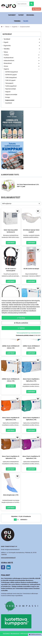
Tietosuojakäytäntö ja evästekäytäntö (28, 333)
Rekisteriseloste (15, 633)
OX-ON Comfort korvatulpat (31, 268)
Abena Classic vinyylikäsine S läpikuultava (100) (31, 418)
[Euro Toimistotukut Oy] (8, 6)
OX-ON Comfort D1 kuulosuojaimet (10, 269)
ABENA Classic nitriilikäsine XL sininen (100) (10, 380)
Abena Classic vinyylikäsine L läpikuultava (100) (31, 380)
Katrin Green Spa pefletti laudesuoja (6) (11, 231)
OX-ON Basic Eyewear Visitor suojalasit (31, 231)
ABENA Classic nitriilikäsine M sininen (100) (10, 347)
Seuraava (24, 519)
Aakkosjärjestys (6, 203)
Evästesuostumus (35, 634)
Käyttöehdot (6, 633)
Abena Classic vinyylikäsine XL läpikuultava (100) (10, 457)
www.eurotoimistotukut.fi (8, 557)
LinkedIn (8, 567)
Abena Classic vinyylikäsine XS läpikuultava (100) (31, 457)
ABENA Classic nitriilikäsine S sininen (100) (31, 347)
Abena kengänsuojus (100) (10, 495)
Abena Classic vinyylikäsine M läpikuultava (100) (10, 418)
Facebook (3, 567)
